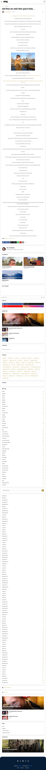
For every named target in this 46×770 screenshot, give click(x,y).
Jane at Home (20, 364)
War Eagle (23, 484)
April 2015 (23, 572)
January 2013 (23, 629)
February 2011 (23, 678)
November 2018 (23, 512)
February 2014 (23, 601)
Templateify (20, 765)
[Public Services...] (12, 274)
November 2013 (23, 608)
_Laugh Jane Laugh (5, 732)
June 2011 (23, 669)
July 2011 (23, 667)
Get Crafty (11, 362)
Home (3, 6)
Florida (26, 360)
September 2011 (23, 663)
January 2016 (23, 553)
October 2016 (23, 540)
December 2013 (23, 606)
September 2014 (23, 587)
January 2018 (23, 519)
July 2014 (23, 591)
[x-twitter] (20, 761)
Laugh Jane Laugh (21, 369)
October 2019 (23, 502)
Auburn (23, 358)
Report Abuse (5, 692)
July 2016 (23, 542)
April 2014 (23, 597)
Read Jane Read (6, 373)
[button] (1, 2)
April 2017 (23, 531)
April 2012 (23, 648)
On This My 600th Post (6, 267)
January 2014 (23, 604)
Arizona (17, 358)
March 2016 (23, 548)
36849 (5, 358)
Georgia (5, 362)
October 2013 (23, 610)
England (20, 360)
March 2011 (23, 676)
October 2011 (23, 661)
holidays (24, 362)
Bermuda (30, 358)
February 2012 (23, 652)
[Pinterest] (21, 242)
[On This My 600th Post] (12, 261)
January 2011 (23, 680)
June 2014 (23, 593)
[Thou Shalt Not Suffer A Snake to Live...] (5, 329)
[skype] (28, 761)
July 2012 (23, 642)
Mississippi (30, 369)
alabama (10, 358)
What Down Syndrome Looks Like (12, 323)
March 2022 (23, 495)
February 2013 (23, 627)
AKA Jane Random (11, 247)
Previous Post (4, 297)
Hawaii (18, 362)
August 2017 (23, 523)
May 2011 (23, 671)
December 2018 (23, 510)
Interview (37, 362)
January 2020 (23, 500)
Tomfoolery (20, 375)
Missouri (37, 369)
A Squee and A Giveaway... (13, 716)
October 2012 (23, 635)
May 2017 (23, 529)
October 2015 (23, 559)
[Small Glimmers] (5, 340)
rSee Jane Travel (16, 373)
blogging (36, 358)
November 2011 (23, 659)
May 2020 (23, 497)
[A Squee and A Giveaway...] (5, 718)
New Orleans (12, 371)
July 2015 (23, 565)
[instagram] (26, 761)
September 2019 (23, 504)
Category (4, 728)
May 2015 (23, 570)
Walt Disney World (34, 375)
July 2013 (23, 616)
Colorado (5, 360)
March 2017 (23, 534)
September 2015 (23, 561)
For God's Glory (33, 360)
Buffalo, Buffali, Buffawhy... (29, 267)
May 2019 (23, 506)
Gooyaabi (30, 765)
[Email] (23, 242)
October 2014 (23, 584)
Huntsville (30, 362)
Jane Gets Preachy (23, 436)
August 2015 (23, 563)
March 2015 (23, 574)
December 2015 (23, 555)
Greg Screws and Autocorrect (14, 333)
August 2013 (23, 614)
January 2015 (23, 578)
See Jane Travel (11, 238)
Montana (7, 6)
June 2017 (23, 527)
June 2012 (23, 644)
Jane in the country (23, 440)
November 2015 (23, 557)
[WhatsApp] (18, 242)
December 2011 (23, 657)
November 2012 (23, 633)
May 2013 (23, 621)
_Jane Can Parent (5, 730)
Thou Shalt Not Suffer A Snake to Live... (16, 328)
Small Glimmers (12, 338)
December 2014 (23, 580)
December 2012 (23, 631)
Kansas (13, 369)
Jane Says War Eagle (23, 442)
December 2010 (23, 682)
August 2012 (23, 640)
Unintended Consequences (10, 749)
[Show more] (25, 242)
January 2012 (23, 654)
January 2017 (23, 538)
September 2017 (23, 521)
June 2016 (23, 544)
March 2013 (23, 625)
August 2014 (23, 589)
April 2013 (23, 623)
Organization (27, 371)
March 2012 (23, 650)
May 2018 (23, 517)
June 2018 (23, 514)
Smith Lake (34, 373)
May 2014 (23, 595)
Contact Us (27, 767)
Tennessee (12, 375)
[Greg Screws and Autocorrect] (5, 335)
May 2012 (23, 646)
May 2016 (23, 546)
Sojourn (5, 375)
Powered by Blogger (7, 687)
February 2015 (23, 576)
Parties (34, 371)
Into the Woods (6, 364)
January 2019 (23, 508)
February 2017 (23, 536)
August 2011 (23, 665)
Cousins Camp (12, 360)
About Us (22, 767)
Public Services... (5, 280)
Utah (26, 375)
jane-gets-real (6, 369)
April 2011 (23, 674)
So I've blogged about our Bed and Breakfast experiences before (23, 15)
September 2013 (23, 612)
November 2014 (23, 582)
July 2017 (23, 525)
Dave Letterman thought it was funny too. (33, 75)
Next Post (43, 297)
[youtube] (23, 761)
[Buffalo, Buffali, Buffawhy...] (34, 261)
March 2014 (23, 599)
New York (19, 371)
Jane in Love (23, 438)
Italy (13, 364)
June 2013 (23, 618)
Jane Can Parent (29, 364)
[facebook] (18, 761)
